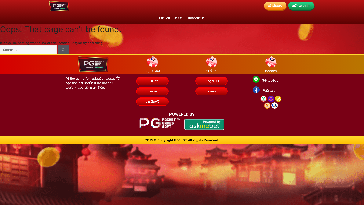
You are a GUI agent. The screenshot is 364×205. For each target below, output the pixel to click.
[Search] (63, 49)
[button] (275, 6)
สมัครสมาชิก (196, 18)
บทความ (179, 18)
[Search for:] (29, 50)
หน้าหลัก (164, 18)
